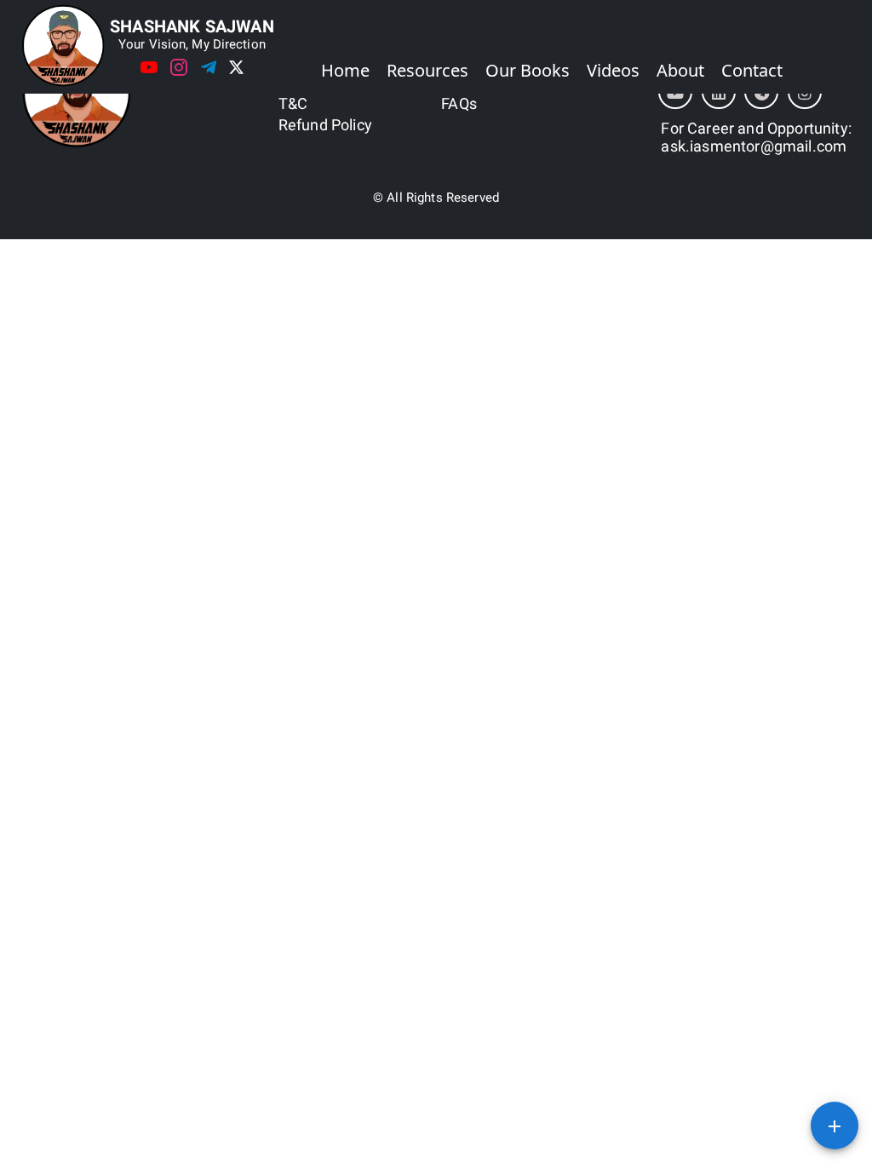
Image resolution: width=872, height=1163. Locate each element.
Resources (427, 70)
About (680, 70)
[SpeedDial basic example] (834, 1125)
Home (345, 70)
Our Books (527, 70)
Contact (752, 70)
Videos (613, 70)
